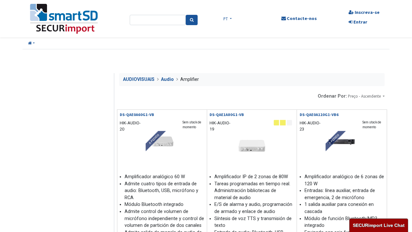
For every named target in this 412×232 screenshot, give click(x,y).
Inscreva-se (366, 12)
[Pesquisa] (192, 20)
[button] (31, 43)
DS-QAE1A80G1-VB (227, 114)
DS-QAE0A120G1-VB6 (319, 114)
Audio (167, 79)
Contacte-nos (301, 18)
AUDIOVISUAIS (138, 79)
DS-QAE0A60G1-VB (137, 114)
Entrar (359, 22)
